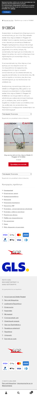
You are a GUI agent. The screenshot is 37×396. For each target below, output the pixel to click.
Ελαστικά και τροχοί (11, 193)
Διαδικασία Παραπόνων (12, 304)
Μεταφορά (8, 314)
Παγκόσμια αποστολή (12, 328)
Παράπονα (8, 332)
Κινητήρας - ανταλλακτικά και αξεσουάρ (18, 209)
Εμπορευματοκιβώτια (11, 196)
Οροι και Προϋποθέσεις (12, 325)
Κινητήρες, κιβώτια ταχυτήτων (14, 212)
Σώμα (6, 224)
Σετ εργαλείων (9, 221)
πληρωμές (8, 335)
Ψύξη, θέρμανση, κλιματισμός (14, 227)
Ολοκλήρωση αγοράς (11, 321)
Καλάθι (28, 391)
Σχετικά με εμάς (10, 339)
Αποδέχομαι (7, 12)
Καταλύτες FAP (9, 206)
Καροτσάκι (8, 311)
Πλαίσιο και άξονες (11, 215)
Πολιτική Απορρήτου (11, 300)
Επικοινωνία (8, 307)
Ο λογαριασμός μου (11, 318)
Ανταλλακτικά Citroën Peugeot (15, 297)
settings (13, 9)
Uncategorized (8, 190)
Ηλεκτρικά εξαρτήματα (12, 203)
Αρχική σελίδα (8, 20)
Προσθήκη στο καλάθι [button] (19, 164)
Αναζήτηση (18, 393)
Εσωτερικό (7, 199)
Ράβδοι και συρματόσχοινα (13, 218)
